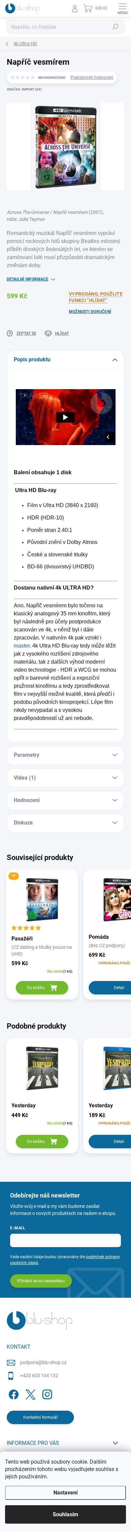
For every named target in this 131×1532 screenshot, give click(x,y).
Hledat (116, 26)
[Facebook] (12, 1393)
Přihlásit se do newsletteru (41, 1281)
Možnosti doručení (90, 311)
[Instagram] (46, 1393)
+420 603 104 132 (39, 1375)
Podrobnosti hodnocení (92, 77)
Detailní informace (27, 279)
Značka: (24, 89)
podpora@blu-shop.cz (43, 1362)
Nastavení (65, 1492)
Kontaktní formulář (40, 1417)
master (22, 646)
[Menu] (122, 8)
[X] (29, 1393)
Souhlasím (65, 1514)
